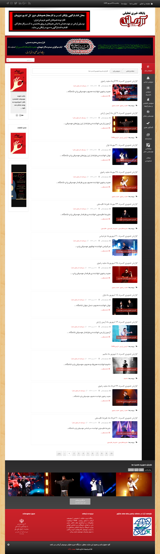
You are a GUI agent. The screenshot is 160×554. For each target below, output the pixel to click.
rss (52, 4)
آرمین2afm (114, 137)
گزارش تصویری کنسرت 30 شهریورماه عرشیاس (118, 236)
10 (111, 453)
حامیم (125, 378)
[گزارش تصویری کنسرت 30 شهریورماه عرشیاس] (124, 248)
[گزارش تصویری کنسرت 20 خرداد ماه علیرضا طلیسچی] (124, 429)
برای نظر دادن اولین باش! (80, 85)
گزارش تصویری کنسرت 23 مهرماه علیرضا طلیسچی (117, 204)
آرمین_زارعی (123, 137)
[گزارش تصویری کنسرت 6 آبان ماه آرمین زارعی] (124, 125)
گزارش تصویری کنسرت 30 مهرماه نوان (121, 145)
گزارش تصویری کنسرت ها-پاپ (127, 96)
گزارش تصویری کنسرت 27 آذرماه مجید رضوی (119, 81)
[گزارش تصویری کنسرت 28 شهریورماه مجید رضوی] (124, 275)
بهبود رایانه (71, 549)
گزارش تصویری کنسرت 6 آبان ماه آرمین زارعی (118, 113)
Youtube (48, 4)
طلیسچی (103, 228)
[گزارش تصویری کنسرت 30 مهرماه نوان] (124, 157)
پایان (59, 453)
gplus (43, 4)
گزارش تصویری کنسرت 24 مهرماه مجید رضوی (118, 172)
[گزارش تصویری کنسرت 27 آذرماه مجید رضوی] (124, 93)
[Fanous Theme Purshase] (49, 31)
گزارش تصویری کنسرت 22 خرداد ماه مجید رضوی (117, 386)
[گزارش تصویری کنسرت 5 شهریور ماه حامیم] (124, 365)
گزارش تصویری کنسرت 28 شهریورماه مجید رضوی (117, 263)
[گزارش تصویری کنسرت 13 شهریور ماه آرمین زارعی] (124, 333)
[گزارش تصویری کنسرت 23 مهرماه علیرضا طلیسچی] (124, 216)
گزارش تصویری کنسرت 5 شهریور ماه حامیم (120, 354)
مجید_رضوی (123, 105)
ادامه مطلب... (104, 95)
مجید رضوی (115, 105)
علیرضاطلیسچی (122, 228)
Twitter (39, 4)
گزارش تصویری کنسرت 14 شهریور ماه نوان (119, 295)
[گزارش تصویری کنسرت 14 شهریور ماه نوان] (124, 306)
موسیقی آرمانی (104, 86)
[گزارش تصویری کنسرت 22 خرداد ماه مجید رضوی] (124, 397)
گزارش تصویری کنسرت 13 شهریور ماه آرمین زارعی (116, 322)
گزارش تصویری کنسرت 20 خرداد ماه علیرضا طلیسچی (116, 418)
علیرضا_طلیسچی (112, 228)
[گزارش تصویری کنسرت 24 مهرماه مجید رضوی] (124, 184)
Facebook (34, 4)
